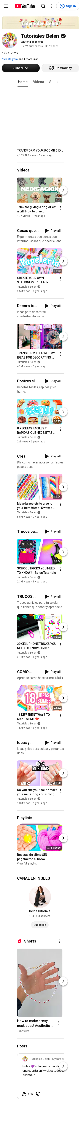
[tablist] (40, 82)
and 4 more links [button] (28, 59)
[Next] (63, 190)
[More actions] (60, 208)
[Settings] (51, 6)
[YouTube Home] (24, 6)
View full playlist (27, 863)
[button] (57, 82)
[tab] (22, 82)
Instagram (11, 59)
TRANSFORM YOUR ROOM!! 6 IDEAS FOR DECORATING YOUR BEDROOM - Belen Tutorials (40, 150)
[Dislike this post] (38, 1094)
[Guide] (6, 6)
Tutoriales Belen (27, 286)
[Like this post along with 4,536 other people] (24, 1094)
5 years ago (59, 1058)
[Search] (43, 6)
